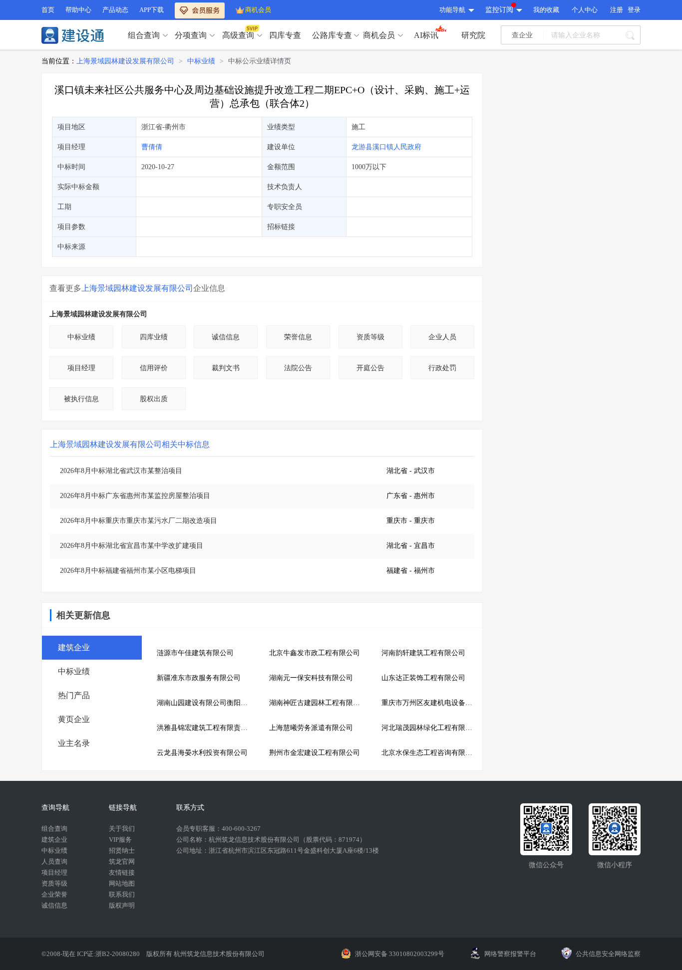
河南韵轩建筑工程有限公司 (423, 653)
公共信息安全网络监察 (608, 954)
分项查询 (191, 35)
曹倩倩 (151, 147)
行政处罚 (442, 368)
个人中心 (585, 9)
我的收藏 (546, 9)
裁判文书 (226, 368)
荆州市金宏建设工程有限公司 (314, 752)
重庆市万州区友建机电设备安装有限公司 (430, 703)
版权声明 (122, 905)
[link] (125, 61)
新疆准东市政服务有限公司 (199, 678)
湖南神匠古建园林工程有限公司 (317, 703)
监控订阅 (499, 9)
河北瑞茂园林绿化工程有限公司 (430, 727)
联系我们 (122, 894)
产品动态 (115, 9)
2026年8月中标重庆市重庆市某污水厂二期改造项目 (138, 520)
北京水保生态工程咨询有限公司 (430, 752)
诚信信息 (226, 337)
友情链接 (122, 872)
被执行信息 (81, 399)
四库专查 (285, 35)
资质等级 (370, 337)
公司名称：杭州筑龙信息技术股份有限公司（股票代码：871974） (271, 839)
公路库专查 (332, 35)
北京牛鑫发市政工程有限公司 (314, 653)
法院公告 (298, 368)
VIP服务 (120, 839)
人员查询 (54, 861)
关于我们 (122, 828)
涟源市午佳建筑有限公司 (195, 653)
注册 (616, 9)
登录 (634, 9)
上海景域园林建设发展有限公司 (125, 61)
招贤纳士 (122, 850)
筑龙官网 (122, 861)
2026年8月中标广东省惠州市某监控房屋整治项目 (135, 495)
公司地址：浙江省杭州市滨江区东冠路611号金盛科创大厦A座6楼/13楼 (277, 850)
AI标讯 (426, 35)
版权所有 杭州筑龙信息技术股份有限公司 (205, 954)
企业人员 (442, 337)
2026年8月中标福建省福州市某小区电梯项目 (128, 570)
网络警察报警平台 (510, 954)
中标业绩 (201, 61)
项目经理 (81, 368)
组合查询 (144, 35)
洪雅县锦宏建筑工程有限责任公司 (205, 727)
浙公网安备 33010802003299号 (399, 954)
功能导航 (452, 9)
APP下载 (151, 9)
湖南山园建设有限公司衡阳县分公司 (205, 703)
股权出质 (154, 399)
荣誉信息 (298, 337)
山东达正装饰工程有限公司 (423, 678)
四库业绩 (154, 337)
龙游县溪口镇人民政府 (386, 147)
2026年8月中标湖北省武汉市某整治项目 (121, 471)
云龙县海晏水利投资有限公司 (202, 752)
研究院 (473, 35)
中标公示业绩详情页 (259, 61)
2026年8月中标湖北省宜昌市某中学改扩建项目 (131, 545)
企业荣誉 (54, 894)
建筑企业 (54, 839)
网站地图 (122, 883)
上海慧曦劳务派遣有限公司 (311, 727)
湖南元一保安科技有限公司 (311, 678)
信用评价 (154, 368)
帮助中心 (78, 9)
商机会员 (258, 9)
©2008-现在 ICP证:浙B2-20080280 (91, 954)
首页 (47, 9)
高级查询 (238, 35)
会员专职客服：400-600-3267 (218, 828)
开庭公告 (370, 368)
